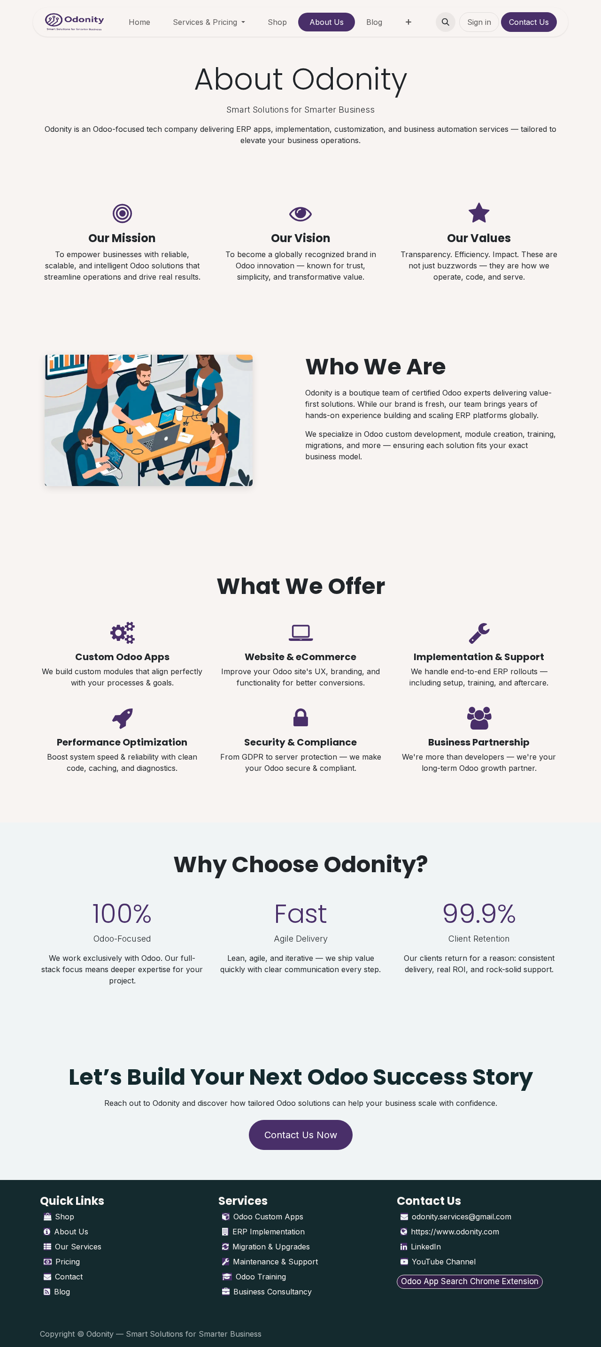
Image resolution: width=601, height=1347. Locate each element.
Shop (64, 1216)
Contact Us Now (300, 1135)
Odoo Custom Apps (268, 1216)
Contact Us (529, 22)
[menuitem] (139, 22)
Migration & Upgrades (271, 1246)
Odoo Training (261, 1276)
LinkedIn (426, 1246)
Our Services (78, 1246)
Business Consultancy (272, 1291)
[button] (445, 22)
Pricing (67, 1261)
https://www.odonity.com (455, 1231)
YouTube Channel (444, 1261)
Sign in (479, 22)
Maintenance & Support (275, 1261)
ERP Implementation (268, 1231)
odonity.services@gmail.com (461, 1216)
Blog (62, 1291)
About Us (71, 1231)
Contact (69, 1276)
